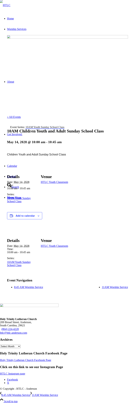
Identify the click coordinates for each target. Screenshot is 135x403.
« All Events (14, 116)
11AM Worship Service (115, 287)
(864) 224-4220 (10, 329)
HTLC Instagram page (12, 373)
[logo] (5, 5)
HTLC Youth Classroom (54, 182)
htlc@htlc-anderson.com (13, 332)
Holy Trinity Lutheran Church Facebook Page (25, 360)
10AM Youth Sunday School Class (19, 200)
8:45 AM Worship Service (28, 287)
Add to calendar (25, 215)
